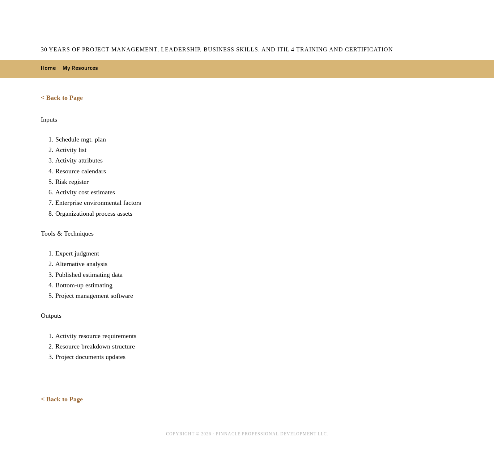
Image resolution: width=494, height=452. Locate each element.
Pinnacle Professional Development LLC (86, 23)
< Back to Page (62, 97)
